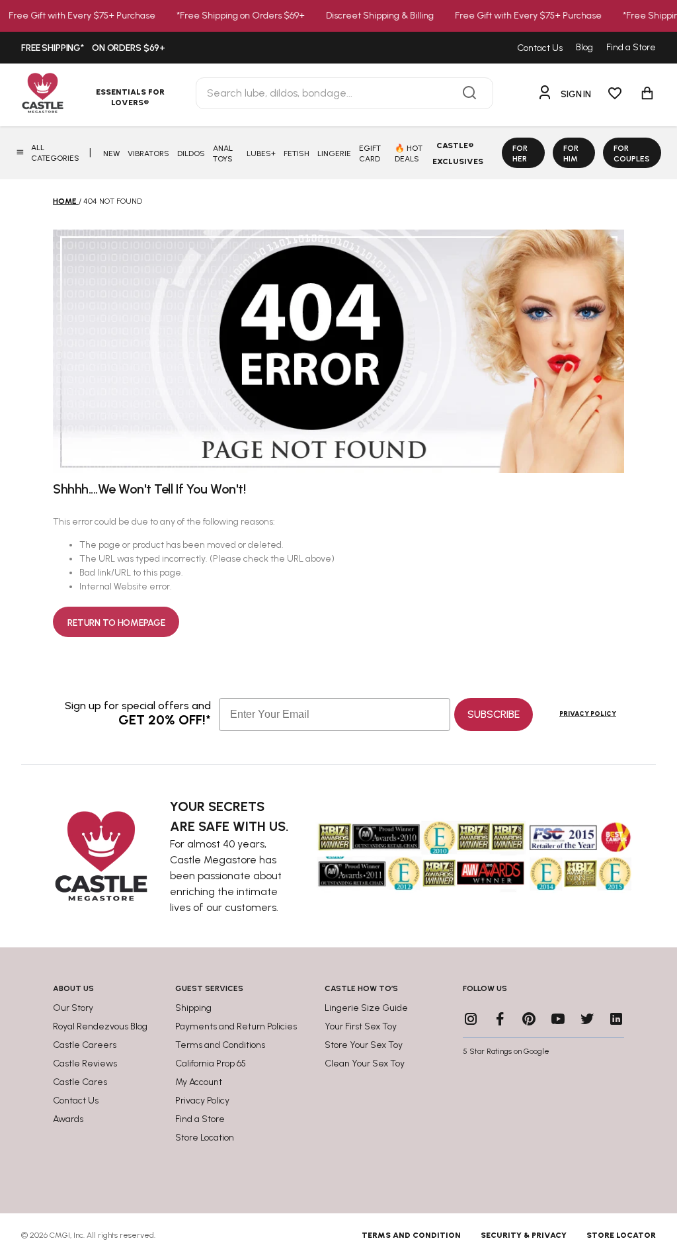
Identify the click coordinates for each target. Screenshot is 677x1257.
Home (65, 201)
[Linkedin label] (616, 1019)
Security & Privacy (524, 1235)
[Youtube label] (558, 1019)
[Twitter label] (587, 1019)
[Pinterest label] (529, 1019)
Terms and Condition (411, 1235)
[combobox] (344, 93)
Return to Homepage (116, 622)
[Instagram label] (471, 1019)
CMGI (60, 1235)
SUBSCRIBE (493, 714)
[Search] (469, 93)
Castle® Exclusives (457, 153)
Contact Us (540, 48)
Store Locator (621, 1235)
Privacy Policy (587, 713)
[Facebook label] (500, 1019)
